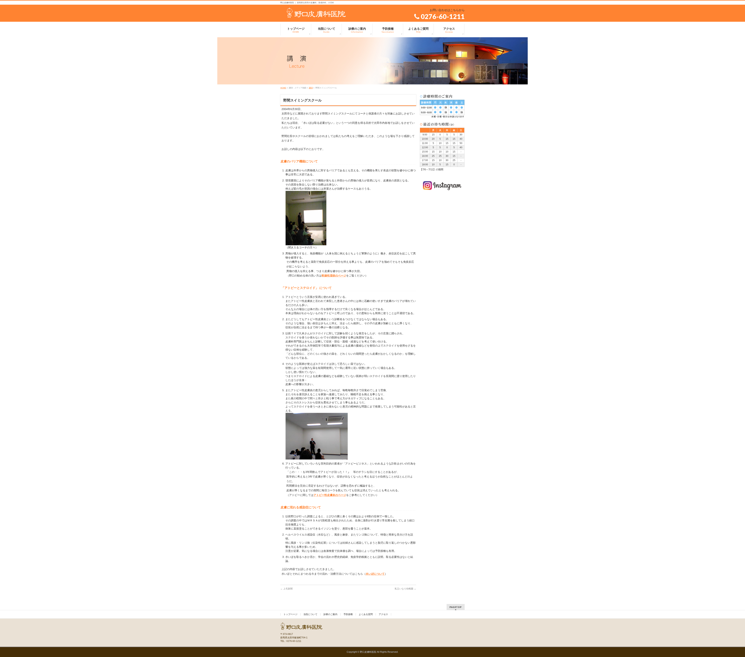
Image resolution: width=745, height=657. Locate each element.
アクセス (383, 614)
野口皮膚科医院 (368, 652)
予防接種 (348, 614)
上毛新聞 (286, 588)
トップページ (290, 614)
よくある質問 (366, 614)
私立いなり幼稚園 (405, 588)
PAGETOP (456, 607)
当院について (310, 614)
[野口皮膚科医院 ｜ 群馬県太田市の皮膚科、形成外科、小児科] (316, 13)
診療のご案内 (330, 614)
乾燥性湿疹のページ (334, 275)
